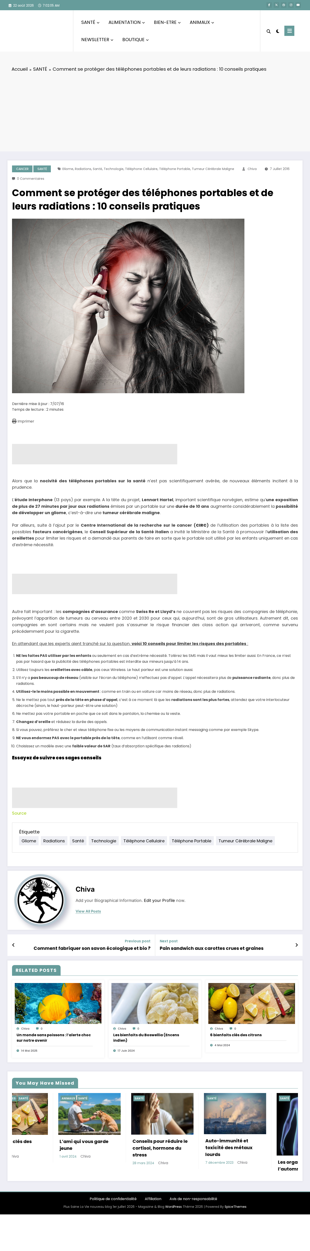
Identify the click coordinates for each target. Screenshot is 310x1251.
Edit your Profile (159, 900)
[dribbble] (283, 5)
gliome (67, 169)
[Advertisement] (155, 110)
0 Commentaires (30, 178)
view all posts (88, 911)
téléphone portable (174, 169)
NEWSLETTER (95, 39)
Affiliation (153, 1206)
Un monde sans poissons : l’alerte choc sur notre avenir (54, 1037)
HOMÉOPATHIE (228, 1098)
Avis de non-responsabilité (193, 1206)
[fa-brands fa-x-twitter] (276, 5)
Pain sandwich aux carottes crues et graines (211, 948)
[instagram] (291, 5)
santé (97, 169)
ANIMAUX (200, 22)
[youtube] (298, 5)
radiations (83, 169)
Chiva (252, 169)
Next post (169, 941)
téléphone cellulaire (141, 169)
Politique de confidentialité (113, 1206)
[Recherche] (269, 31)
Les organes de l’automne (160, 1165)
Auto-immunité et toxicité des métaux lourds (94, 1148)
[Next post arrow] (296, 945)
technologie (113, 169)
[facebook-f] (269, 5)
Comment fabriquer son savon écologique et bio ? (92, 948)
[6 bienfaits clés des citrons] (251, 1003)
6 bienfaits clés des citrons (236, 1035)
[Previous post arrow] (13, 945)
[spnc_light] (277, 30)
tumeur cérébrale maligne (213, 169)
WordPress (173, 1214)
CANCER (22, 169)
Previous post (137, 941)
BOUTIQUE (133, 39)
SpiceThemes (235, 1214)
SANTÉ (88, 22)
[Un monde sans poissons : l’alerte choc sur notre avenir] (58, 1003)
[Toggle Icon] (289, 31)
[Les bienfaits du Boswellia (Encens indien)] (154, 1003)
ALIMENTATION (124, 22)
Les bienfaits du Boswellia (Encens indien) (146, 1037)
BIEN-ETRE (165, 22)
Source (19, 813)
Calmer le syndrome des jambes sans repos (244, 1136)
